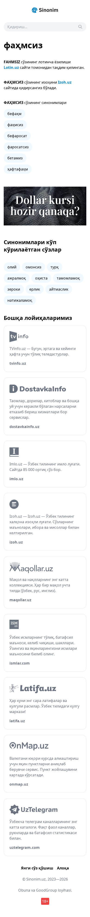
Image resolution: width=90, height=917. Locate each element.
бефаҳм (14, 113)
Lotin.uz (11, 67)
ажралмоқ (16, 278)
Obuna (24, 890)
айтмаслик (58, 289)
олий (11, 267)
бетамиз (15, 158)
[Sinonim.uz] (45, 10)
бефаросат (17, 135)
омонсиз (33, 267)
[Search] (80, 26)
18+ (45, 901)
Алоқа (63, 868)
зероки (13, 289)
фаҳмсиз (15, 124)
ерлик (34, 289)
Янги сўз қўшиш (37, 868)
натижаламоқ (19, 300)
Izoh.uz (65, 82)
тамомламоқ (68, 278)
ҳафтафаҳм (17, 169)
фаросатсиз (18, 146)
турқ (55, 267)
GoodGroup (46, 890)
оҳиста (41, 278)
